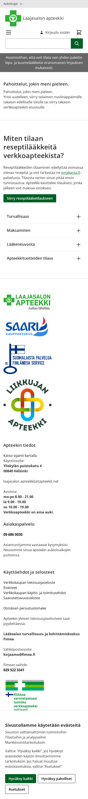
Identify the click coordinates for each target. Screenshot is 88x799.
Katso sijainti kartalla (20, 455)
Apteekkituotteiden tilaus (30, 258)
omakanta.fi (70, 172)
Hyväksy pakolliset (56, 778)
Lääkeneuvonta (21, 244)
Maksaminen (18, 230)
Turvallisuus (18, 216)
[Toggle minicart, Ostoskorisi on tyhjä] (79, 32)
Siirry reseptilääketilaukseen (30, 198)
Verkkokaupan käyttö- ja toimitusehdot (35, 592)
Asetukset (17, 789)
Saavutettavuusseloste (21, 598)
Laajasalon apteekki (43, 18)
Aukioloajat (10, 4)
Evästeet (10, 587)
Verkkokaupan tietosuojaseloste (29, 582)
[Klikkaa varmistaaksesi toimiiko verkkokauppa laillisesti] (44, 695)
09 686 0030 (12, 534)
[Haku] (77, 43)
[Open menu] (8, 32)
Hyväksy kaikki (21, 778)
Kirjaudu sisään (57, 32)
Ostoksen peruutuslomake (24, 608)
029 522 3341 (13, 670)
